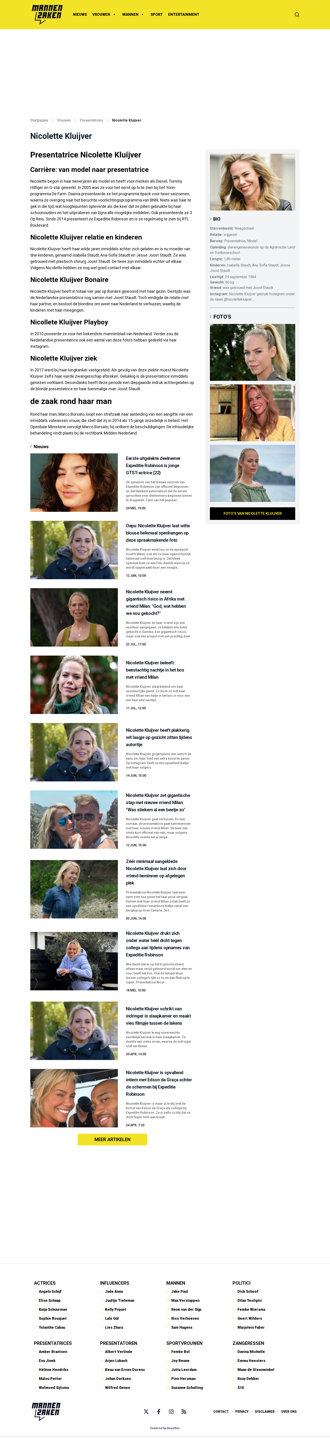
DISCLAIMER (265, 1411)
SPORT (157, 14)
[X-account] (146, 1411)
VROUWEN (101, 14)
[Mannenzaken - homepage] (47, 15)
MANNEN (130, 14)
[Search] (297, 14)
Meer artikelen (112, 1139)
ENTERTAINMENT (183, 14)
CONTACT (221, 1411)
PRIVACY (242, 1411)
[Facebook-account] (158, 1411)
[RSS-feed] (184, 1411)
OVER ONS (289, 1411)
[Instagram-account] (171, 1411)
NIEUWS (80, 14)
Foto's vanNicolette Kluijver (253, 513)
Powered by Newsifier (165, 1428)
